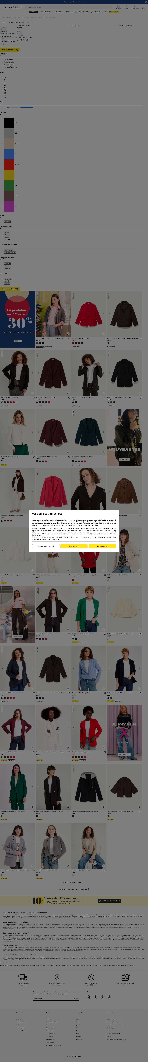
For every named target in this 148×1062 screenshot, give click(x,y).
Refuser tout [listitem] (74, 546)
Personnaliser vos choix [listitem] (46, 546)
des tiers (98, 528)
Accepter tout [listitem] (102, 546)
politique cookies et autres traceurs (47, 539)
